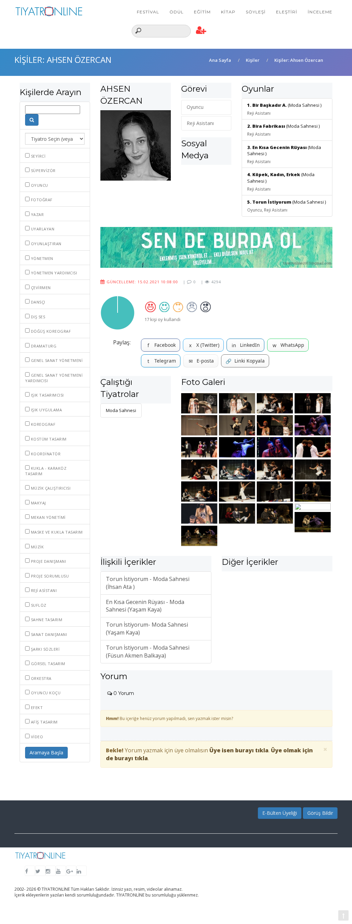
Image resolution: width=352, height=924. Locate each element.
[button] (201, 31)
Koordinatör (45, 453)
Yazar (37, 214)
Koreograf (42, 424)
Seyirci (37, 156)
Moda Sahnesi (121, 410)
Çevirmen (40, 287)
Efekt (36, 707)
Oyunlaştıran (46, 243)
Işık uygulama (46, 409)
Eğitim (202, 11)
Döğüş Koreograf (50, 331)
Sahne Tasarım (46, 619)
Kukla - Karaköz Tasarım (45, 471)
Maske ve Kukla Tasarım (56, 532)
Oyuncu (39, 185)
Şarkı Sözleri (44, 649)
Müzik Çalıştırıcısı (50, 488)
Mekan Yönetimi (48, 517)
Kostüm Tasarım (48, 439)
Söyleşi (256, 11)
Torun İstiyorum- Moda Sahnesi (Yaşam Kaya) (147, 628)
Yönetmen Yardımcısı (53, 272)
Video (36, 736)
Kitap (228, 11)
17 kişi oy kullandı (162, 319)
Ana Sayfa (220, 60)
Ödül (176, 11)
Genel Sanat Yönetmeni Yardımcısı (53, 378)
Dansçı (37, 302)
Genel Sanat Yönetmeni (56, 360)
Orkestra (41, 678)
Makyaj (38, 502)
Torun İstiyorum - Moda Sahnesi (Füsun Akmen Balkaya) (147, 651)
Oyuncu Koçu (45, 692)
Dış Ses (37, 316)
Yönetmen (41, 258)
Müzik (37, 546)
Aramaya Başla (46, 752)
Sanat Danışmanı (48, 634)
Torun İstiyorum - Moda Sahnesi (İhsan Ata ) (147, 583)
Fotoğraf (41, 199)
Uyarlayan (42, 228)
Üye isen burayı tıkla (238, 750)
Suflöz (38, 605)
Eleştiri (286, 11)
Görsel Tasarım (47, 663)
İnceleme (320, 11)
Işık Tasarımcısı (47, 395)
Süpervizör (43, 170)
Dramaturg (43, 346)
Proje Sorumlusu (49, 576)
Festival (148, 11)
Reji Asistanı (43, 590)
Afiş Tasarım (44, 722)
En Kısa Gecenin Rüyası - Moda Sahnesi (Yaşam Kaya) (145, 606)
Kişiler (253, 60)
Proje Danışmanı (48, 561)
